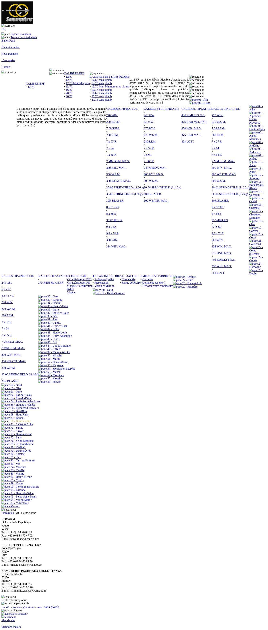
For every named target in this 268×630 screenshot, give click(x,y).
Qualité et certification (80, 285)
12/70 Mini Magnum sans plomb (110, 86)
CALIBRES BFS (74, 73)
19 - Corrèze (256, 229)
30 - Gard (107, 289)
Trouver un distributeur (24, 37)
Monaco (15, 506)
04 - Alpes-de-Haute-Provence (256, 117)
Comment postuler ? (154, 282)
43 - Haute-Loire (57, 332)
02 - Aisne (204, 102)
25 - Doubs (256, 272)
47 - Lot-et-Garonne (59, 345)
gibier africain (29, 607)
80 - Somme (17, 453)
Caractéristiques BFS (79, 279)
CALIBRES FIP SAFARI (196, 108)
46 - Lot (52, 342)
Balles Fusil (8, 40)
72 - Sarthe (16, 427)
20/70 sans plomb (102, 96)
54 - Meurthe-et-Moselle (61, 368)
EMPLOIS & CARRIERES (157, 276)
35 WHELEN (114, 220)
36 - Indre (53, 309)
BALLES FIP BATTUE (226, 108)
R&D (70, 289)
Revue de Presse (131, 282)
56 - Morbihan (55, 375)
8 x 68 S (111, 213)
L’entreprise (8, 60)
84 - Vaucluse (18, 467)
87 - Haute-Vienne (21, 476)
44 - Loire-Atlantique (59, 335)
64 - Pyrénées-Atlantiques (25, 401)
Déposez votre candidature (157, 285)
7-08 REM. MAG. (12, 341)
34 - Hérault (54, 303)
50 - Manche (54, 355)
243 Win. (149, 115)
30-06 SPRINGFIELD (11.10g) (19, 374)
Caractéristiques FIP (78, 282)
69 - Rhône (17, 417)
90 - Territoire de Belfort (24, 486)
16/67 (69, 89)
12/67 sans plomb (102, 79)
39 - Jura (52, 319)
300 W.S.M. (113, 174)
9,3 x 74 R (112, 233)
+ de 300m (6, 607)
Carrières (147, 279)
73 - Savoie (17, 430)
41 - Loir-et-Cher (57, 325)
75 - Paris (16, 437)
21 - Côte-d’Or (256, 242)
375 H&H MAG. (191, 134)
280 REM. (112, 134)
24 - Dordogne (256, 265)
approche (17, 607)
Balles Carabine (10, 47)
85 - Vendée (17, 470)
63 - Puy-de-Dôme (21, 398)
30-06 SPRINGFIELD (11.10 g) (162, 187)
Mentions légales (11, 626)
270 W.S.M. (113, 121)
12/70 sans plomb (102, 83)
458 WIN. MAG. (191, 128)
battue (39, 607)
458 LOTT (187, 141)
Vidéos (71, 292)
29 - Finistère (189, 286)
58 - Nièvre (54, 381)
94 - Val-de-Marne (21, 499)
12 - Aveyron (256, 176)
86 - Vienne (17, 473)
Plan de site (8, 620)
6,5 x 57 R (7, 295)
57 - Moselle (54, 378)
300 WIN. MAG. (116, 167)
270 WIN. (112, 115)
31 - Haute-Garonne (113, 293)
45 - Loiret (53, 339)
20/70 (69, 93)
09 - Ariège (256, 157)
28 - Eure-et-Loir (192, 283)
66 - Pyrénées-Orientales (24, 407)
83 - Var (15, 463)
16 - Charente (256, 206)
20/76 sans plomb (102, 99)
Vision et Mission (104, 285)
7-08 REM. (112, 128)
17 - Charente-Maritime (256, 214)
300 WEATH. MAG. (118, 180)
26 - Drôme (189, 276)
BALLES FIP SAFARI (51, 276)
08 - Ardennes (256, 150)
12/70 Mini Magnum (78, 83)
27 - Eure (187, 280)
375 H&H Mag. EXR (194, 121)
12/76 (69, 86)
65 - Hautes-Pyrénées (22, 404)
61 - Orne (16, 391)
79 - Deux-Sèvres (20, 450)
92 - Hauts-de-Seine (22, 493)
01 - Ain (203, 99)
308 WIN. (112, 239)
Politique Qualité (104, 279)
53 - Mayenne (55, 365)
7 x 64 (110, 148)
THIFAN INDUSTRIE (106, 276)
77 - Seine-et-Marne (22, 444)
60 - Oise (15, 388)
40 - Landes (54, 322)
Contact (5, 66)
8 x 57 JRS (112, 207)
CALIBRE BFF (35, 83)
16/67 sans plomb (102, 93)
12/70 (31, 86)
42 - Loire (53, 329)
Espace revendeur (21, 34)
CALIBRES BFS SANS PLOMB (109, 76)
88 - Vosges (17, 480)
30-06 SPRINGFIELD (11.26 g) (125, 187)
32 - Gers (52, 296)
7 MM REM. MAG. (118, 161)
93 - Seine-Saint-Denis (23, 496)
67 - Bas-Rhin (18, 411)
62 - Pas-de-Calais (21, 394)
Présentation (101, 282)
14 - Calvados (256, 193)
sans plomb (51, 607)
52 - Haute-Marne (57, 362)
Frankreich (8, 512)
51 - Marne (53, 358)
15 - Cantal (256, 199)
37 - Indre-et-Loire (58, 312)
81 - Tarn (15, 457)
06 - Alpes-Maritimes (256, 136)
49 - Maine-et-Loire (58, 352)
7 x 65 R (111, 154)
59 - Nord (16, 385)
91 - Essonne (18, 489)
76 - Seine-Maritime (22, 440)
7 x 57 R (111, 141)
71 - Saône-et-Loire (21, 424)
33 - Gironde (54, 299)
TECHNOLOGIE (76, 276)
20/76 (69, 96)
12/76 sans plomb (102, 89)
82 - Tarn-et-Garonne (22, 460)
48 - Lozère (54, 348)
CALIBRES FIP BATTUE (122, 108)
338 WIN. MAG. (116, 246)
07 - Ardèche (256, 144)
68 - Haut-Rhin (19, 414)
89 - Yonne (16, 483)
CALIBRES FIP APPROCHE (161, 108)
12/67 (69, 76)
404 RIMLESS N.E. (193, 115)
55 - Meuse (53, 371)
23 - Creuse (256, 258)
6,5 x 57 (148, 121)
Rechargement (9, 53)
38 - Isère (52, 316)
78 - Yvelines (18, 447)
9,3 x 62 (111, 226)
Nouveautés (128, 279)
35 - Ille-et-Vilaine (57, 306)
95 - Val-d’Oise (19, 503)
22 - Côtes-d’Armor (256, 250)
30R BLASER (114, 200)
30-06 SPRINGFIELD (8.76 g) (124, 194)
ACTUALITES (129, 276)
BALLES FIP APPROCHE (17, 276)
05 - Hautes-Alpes (257, 127)
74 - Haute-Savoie (21, 434)
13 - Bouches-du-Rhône (256, 185)
